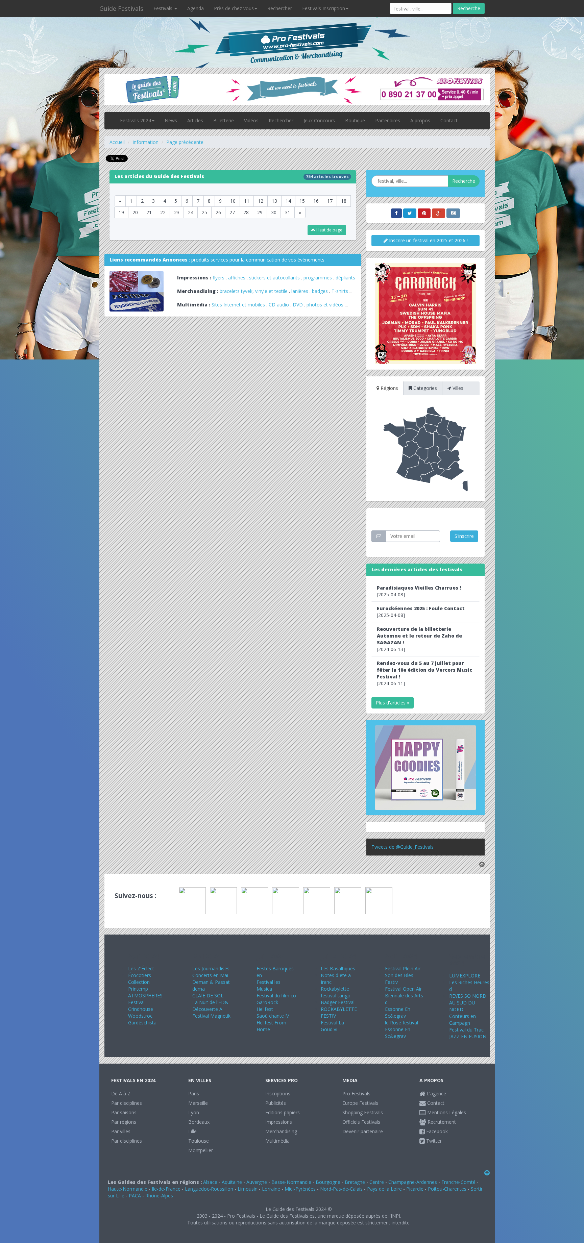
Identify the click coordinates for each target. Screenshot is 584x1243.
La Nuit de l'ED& (210, 1002)
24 (190, 212)
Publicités (275, 1103)
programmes (317, 277)
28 (246, 212)
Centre (376, 1182)
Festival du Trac (466, 1029)
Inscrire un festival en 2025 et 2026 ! (428, 240)
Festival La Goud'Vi (332, 1026)
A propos (420, 120)
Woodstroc (140, 1016)
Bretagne (355, 1182)
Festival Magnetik (211, 1016)
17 (330, 201)
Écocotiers (139, 975)
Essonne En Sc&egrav (397, 1012)
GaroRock (267, 1002)
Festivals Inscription (323, 8)
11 (246, 201)
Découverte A (207, 1009)
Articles (195, 120)
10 (233, 201)
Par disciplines (126, 1103)
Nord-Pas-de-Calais (341, 1189)
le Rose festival (401, 1022)
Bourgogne (328, 1182)
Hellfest (265, 1009)
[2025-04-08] (419, 591)
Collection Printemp (139, 985)
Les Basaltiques (338, 968)
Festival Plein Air (402, 968)
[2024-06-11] (424, 673)
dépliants (345, 277)
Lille (192, 1131)
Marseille (198, 1103)
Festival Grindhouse (140, 1005)
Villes (457, 388)
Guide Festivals (121, 8)
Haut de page (328, 230)
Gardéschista (142, 1022)
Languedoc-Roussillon (209, 1189)
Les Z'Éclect (141, 968)
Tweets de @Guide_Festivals (402, 847)
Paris (193, 1093)
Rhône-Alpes (159, 1195)
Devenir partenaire (362, 1131)
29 (260, 212)
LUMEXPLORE (464, 975)
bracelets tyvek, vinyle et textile (254, 291)
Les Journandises (210, 968)
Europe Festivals (360, 1103)
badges (320, 291)
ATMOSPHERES (145, 995)
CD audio (279, 304)
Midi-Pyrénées (300, 1189)
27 (232, 212)
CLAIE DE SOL (207, 995)
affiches (236, 277)
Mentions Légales (446, 1112)
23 (176, 212)
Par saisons (124, 1112)
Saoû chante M (273, 1016)
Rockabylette (335, 989)
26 (218, 212)
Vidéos (251, 120)
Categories (424, 388)
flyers (218, 277)
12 (260, 201)
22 (163, 212)
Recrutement (441, 1122)
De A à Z (120, 1093)
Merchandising (281, 1131)
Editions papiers (282, 1112)
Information (145, 142)
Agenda (195, 8)
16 (316, 201)
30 (273, 212)
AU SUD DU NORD (462, 1006)
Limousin (248, 1189)
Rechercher (279, 8)
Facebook (436, 1131)
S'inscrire (464, 536)
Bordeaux (199, 1122)
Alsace (210, 1182)
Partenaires (387, 120)
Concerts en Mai (210, 975)
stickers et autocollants (274, 277)
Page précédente (184, 142)
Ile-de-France (166, 1189)
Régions (388, 388)
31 (287, 212)
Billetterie (223, 120)
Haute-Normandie (127, 1189)
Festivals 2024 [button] (135, 120)
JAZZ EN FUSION (467, 1036)
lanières (299, 291)
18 (343, 201)
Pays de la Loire (384, 1189)
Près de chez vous (234, 8)
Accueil (117, 142)
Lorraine (271, 1189)
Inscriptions (277, 1093)
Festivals (163, 8)
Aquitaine (232, 1182)
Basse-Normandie (291, 1182)
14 (288, 201)
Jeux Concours (319, 120)
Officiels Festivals (361, 1122)
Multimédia (277, 1141)
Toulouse (198, 1141)
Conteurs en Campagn (462, 1019)
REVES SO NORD (467, 996)
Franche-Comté (458, 1182)
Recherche (468, 8)
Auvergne (256, 1182)
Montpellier (200, 1150)
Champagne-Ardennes (412, 1182)
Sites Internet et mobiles (238, 304)
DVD (298, 304)
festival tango (335, 995)
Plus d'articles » (392, 702)
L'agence (435, 1093)
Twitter (433, 1141)
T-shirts (340, 291)
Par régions (123, 1122)
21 (149, 212)
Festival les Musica (269, 985)
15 (302, 201)
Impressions (278, 1122)
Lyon (193, 1112)
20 (135, 212)
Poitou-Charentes (447, 1189)
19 (121, 212)
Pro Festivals (356, 1093)
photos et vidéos (325, 304)
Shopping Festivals (362, 1112)
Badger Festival (338, 1002)
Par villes (120, 1131)
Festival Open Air (403, 989)
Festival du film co (276, 995)
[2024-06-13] (419, 639)
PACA (135, 1195)
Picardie (414, 1189)
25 (204, 212)
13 (274, 201)
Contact (449, 120)
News (171, 120)
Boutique (355, 120)
